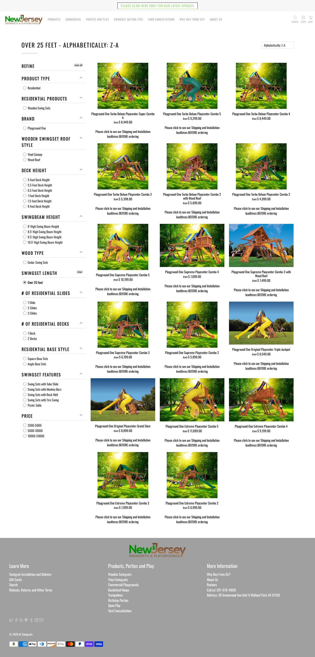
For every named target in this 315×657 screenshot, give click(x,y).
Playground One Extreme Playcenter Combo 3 (122, 503)
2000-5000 (34, 425)
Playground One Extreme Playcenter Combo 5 (192, 426)
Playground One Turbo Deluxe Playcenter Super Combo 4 (123, 115)
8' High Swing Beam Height (43, 226)
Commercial (73, 19)
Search (13, 584)
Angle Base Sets (36, 363)
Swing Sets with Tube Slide (42, 383)
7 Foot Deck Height (38, 195)
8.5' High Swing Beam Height (44, 231)
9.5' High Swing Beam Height (44, 236)
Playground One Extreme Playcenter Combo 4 (261, 426)
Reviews (212, 584)
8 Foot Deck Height (38, 206)
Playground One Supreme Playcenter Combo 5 (123, 274)
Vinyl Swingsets (118, 579)
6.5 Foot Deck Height (39, 190)
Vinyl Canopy (34, 154)
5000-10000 (35, 430)
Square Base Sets (37, 358)
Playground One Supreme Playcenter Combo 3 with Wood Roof (261, 273)
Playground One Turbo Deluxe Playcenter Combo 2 (261, 194)
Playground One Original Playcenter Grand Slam (123, 425)
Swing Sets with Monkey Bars (44, 389)
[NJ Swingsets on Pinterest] (26, 620)
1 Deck (31, 333)
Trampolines (115, 594)
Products (54, 19)
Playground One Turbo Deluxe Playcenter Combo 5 (192, 113)
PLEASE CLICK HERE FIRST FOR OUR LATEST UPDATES (157, 5)
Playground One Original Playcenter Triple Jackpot (261, 349)
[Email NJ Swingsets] (41, 620)
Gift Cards (15, 579)
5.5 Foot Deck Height (39, 185)
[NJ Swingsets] (24, 19)
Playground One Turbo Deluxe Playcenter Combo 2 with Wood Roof (192, 196)
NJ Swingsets (26, 634)
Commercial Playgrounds (123, 584)
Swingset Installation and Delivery (30, 574)
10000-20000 (35, 435)
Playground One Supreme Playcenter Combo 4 (192, 271)
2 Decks (32, 338)
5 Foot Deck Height (38, 179)
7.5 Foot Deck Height (39, 200)
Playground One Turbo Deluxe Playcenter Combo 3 (123, 194)
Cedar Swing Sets (37, 262)
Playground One (36, 128)
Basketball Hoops (118, 589)
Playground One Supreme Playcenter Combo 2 (192, 352)
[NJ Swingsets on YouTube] (21, 620)
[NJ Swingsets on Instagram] (36, 620)
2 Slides (32, 307)
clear (79, 272)
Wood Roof (33, 159)
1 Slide (31, 302)
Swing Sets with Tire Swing (43, 399)
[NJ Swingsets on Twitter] (11, 620)
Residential (33, 87)
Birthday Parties (118, 600)
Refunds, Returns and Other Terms (30, 589)
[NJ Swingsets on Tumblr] (31, 620)
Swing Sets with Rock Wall (42, 394)
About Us (216, 19)
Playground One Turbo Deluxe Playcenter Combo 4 (261, 113)
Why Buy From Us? (192, 19)
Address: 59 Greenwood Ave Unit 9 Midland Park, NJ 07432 (243, 594)
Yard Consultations (161, 19)
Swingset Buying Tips (128, 19)
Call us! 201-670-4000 (221, 589)
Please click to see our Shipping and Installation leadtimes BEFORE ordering (122, 134)
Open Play (114, 605)
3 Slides (32, 313)
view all (78, 65)
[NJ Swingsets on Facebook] (16, 620)
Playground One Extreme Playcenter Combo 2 (192, 503)
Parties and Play (97, 19)
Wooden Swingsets (120, 574)
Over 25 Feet (35, 282)
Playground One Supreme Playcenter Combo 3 (123, 352)
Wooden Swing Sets (38, 107)
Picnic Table (34, 405)
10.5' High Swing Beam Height (44, 242)
